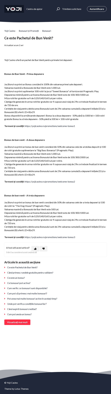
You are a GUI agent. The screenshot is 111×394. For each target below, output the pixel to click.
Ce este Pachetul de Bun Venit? (22, 267)
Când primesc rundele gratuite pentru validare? (30, 272)
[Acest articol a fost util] (35, 248)
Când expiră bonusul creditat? (22, 309)
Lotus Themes (22, 388)
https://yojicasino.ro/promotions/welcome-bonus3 (50, 237)
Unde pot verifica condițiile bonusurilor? (27, 303)
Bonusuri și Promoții (29, 30)
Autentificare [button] (97, 9)
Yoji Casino (9, 30)
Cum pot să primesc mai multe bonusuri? (27, 293)
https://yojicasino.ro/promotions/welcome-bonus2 (50, 181)
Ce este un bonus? (16, 277)
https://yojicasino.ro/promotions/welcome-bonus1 (50, 126)
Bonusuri (46, 30)
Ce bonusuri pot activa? (18, 283)
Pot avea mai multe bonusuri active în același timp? (32, 298)
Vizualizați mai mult (17, 322)
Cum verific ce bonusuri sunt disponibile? (27, 288)
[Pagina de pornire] (14, 9)
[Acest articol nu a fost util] (43, 248)
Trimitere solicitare (71, 9)
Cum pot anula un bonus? (19, 314)
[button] (58, 9)
